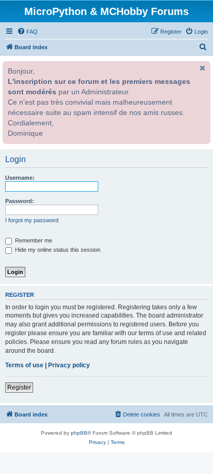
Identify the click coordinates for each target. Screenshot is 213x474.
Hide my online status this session (56, 250)
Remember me (32, 240)
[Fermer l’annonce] (201, 67)
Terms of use (24, 365)
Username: (20, 178)
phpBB (79, 433)
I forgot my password (31, 220)
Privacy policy (69, 365)
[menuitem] (27, 31)
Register (19, 387)
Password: (19, 201)
